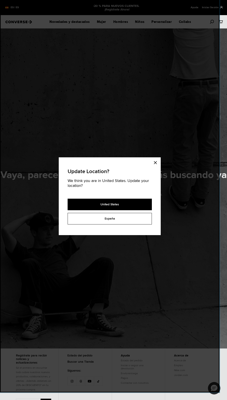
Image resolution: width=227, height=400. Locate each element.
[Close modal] (157, 161)
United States (109, 204)
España (110, 218)
